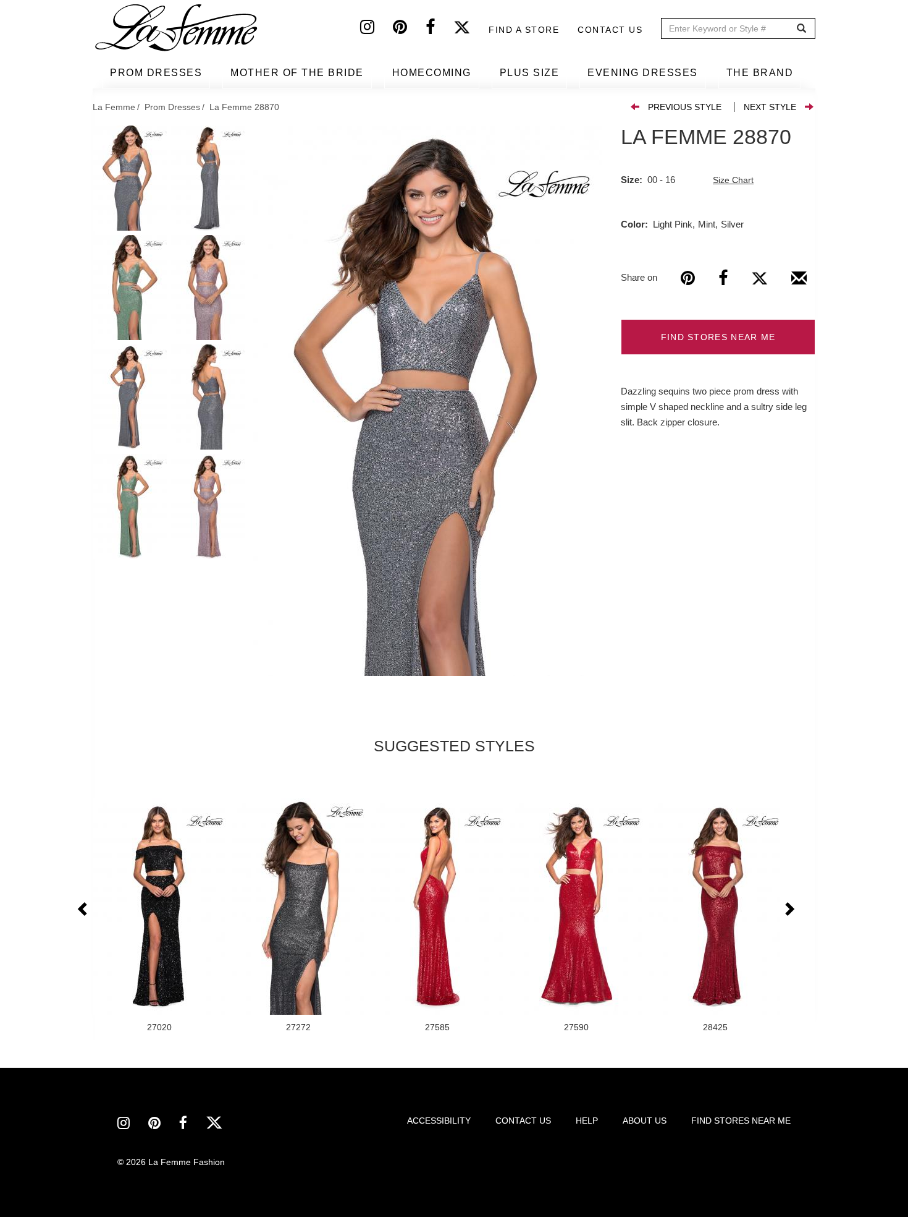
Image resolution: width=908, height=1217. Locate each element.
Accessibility (439, 1120)
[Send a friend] (799, 283)
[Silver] (427, 401)
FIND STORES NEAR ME (718, 337)
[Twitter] (471, 30)
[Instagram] (376, 30)
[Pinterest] (409, 30)
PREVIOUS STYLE (684, 107)
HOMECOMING (431, 72)
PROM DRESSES (156, 72)
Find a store (524, 30)
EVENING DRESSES (642, 72)
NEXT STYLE (770, 107)
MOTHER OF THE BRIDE (297, 72)
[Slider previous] (83, 909)
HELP (587, 1120)
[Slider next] (789, 909)
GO (801, 28)
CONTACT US (523, 1120)
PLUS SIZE (530, 72)
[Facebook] (439, 30)
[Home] (177, 28)
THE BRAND (760, 72)
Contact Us (610, 30)
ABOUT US (644, 1120)
